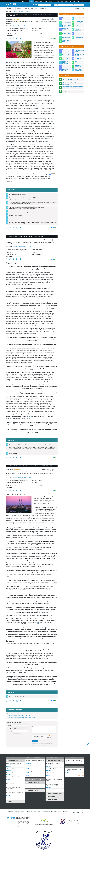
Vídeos (26, 8)
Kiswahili (74, 1)
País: (11, 728)
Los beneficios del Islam (79, 18)
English (23, 1)
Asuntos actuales (66, 37)
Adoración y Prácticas (65, 58)
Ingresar (35, 4)
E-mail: (10, 731)
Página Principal (10, 8)
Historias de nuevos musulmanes (65, 29)
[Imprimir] (13, 38)
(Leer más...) (8, 766)
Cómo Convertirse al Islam (79, 55)
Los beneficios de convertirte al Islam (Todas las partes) (72, 87)
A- (51, 19)
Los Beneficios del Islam (79, 51)
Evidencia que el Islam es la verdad (66, 18)
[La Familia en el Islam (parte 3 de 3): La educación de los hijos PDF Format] (17, 490)
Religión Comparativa (78, 62)
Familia (29, 25)
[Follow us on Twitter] (78, 812)
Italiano (62, 1)
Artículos (19, 8)
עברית (82, 1)
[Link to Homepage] (11, 4)
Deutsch (40, 1)
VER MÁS (8, 798)
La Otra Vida (78, 58)
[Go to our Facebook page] (74, 812)
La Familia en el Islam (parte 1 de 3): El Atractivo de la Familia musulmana (24, 713)
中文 (54, 1)
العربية (27, 1)
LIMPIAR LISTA (81, 775)
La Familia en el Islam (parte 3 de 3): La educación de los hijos (22, 717)
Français (36, 1)
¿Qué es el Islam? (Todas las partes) (70, 79)
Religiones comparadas (78, 30)
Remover (82, 772)
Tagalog (66, 1)
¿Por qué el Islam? (66, 91)
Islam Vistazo (34, 8)
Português (50, 1)
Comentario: (34, 725)
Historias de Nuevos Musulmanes (65, 62)
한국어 (78, 1)
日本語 (58, 1)
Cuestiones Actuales (65, 70)
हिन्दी (70, 1)
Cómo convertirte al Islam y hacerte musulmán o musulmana (73, 83)
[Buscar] (73, 5)
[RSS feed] (82, 812)
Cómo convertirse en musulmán (79, 22)
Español (31, 1)
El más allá (77, 25)
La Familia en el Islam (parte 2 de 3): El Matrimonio (19, 715)
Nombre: (10, 725)
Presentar (35, 741)
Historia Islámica (79, 37)
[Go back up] (88, 744)
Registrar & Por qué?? (44, 4)
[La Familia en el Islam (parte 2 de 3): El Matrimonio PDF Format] (17, 259)
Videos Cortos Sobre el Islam (78, 70)
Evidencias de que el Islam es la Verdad (66, 51)
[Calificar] (6, 38)
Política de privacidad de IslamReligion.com (51, 811)
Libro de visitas (43, 8)
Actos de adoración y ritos (66, 26)
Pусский (45, 1)
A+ (55, 19)
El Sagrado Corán (66, 33)
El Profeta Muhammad (78, 33)
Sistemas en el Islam (22, 25)
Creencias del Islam (66, 22)
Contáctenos (76, 8)
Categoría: (9, 25)
